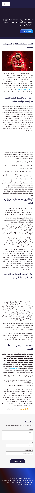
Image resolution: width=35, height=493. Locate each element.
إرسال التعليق (17, 461)
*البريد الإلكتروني (28, 450)
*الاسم (31, 443)
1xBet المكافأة (14, 368)
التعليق (31, 429)
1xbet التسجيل (27, 31)
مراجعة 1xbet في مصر (24, 89)
